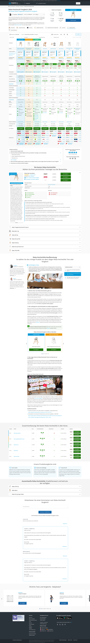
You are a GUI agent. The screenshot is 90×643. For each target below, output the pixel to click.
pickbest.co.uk (43, 630)
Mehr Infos (58, 0)
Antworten (65, 523)
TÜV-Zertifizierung (32, 629)
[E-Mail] (61, 34)
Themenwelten (31, 624)
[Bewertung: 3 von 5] (73, 152)
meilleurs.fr (43, 629)
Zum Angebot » (20, 128)
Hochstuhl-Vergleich (38, 398)
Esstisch (48, 328)
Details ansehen (73, 20)
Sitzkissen (38, 322)
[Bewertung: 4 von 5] (74, 152)
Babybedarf (22, 6)
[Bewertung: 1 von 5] (69, 152)
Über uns (30, 617)
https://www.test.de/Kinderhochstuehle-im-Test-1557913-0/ (40, 412)
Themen (30, 628)
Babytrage (62, 593)
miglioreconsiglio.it (44, 627)
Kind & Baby (17, 6)
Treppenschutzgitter (22, 593)
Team (30, 621)
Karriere (30, 622)
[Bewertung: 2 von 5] (71, 152)
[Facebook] (64, 34)
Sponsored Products (32, 633)
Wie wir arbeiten (32, 618)
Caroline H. (15, 265)
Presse (30, 625)
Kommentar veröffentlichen (45, 512)
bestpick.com (51, 630)
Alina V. (14, 278)
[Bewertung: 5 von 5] (76, 152)
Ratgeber (30, 627)
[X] (67, 34)
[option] (24, 598)
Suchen (78, 3)
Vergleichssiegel (32, 635)
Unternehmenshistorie (33, 620)
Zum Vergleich (22, 603)
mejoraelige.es (50, 629)
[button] (26, 344)
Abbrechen (55, 512)
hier (71, 622)
